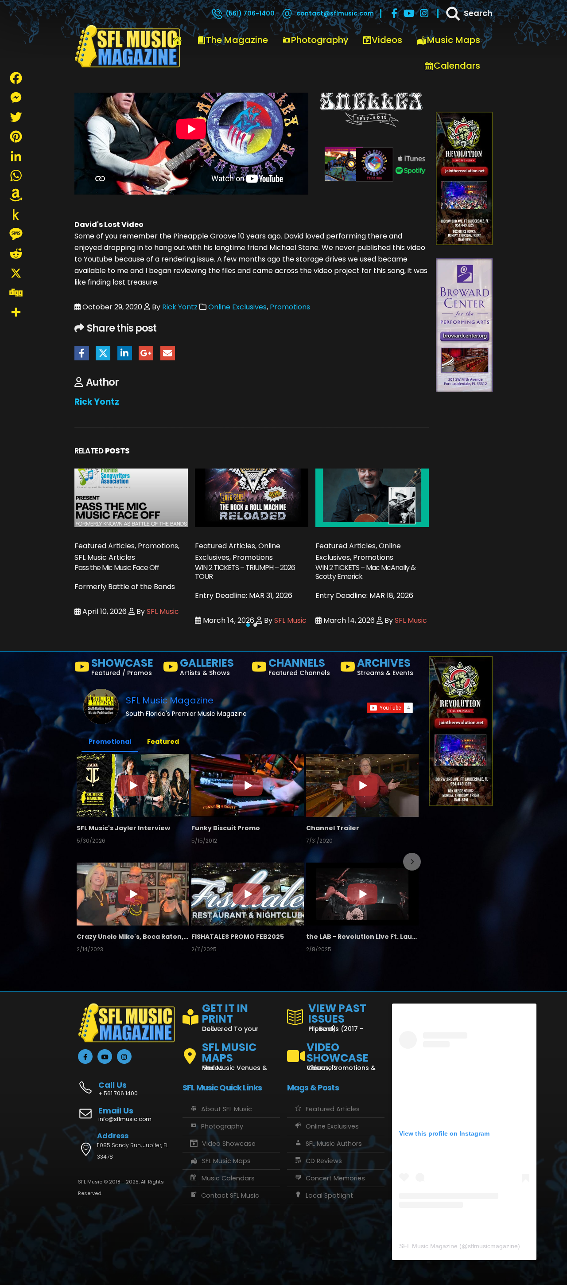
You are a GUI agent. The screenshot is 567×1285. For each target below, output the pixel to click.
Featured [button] (163, 741)
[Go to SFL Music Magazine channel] (101, 706)
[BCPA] (464, 325)
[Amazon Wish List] (16, 195)
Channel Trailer (332, 828)
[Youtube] (409, 13)
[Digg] (16, 292)
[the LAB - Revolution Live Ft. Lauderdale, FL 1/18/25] (362, 894)
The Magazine (237, 40)
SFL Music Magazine (170, 700)
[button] (248, 625)
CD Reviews (324, 1160)
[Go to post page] (131, 498)
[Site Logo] (127, 46)
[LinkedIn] (16, 156)
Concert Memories (335, 1178)
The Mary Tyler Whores (351, 567)
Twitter (103, 353)
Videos (387, 40)
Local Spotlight (329, 1195)
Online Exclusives (237, 307)
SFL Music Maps (226, 1160)
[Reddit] (16, 253)
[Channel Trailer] (362, 785)
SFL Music (170, 620)
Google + (146, 353)
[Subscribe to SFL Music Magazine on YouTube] (390, 708)
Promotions (290, 307)
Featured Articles (333, 1109)
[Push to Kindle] (16, 214)
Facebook (81, 353)
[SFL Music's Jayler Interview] (133, 785)
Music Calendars (228, 1178)
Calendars (457, 65)
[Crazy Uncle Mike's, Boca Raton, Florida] (133, 894)
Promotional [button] (110, 741)
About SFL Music (226, 1109)
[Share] (16, 312)
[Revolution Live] (464, 178)
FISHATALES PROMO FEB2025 (237, 937)
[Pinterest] (16, 136)
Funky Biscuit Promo (225, 828)
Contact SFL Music (230, 1195)
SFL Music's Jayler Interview (123, 828)
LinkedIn (124, 353)
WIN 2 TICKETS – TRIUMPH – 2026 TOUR (124, 572)
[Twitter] (16, 117)
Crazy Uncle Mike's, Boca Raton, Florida (133, 937)
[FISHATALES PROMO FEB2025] (247, 894)
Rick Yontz (180, 307)
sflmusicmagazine (493, 1246)
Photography (320, 40)
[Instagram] (424, 13)
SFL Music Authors (334, 1143)
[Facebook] (394, 13)
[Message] (16, 234)
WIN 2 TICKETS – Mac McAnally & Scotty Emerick (245, 572)
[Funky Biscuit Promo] (247, 785)
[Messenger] (16, 97)
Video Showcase (229, 1143)
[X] (16, 273)
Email (167, 353)
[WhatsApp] (16, 175)
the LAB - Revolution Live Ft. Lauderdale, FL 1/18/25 (362, 937)
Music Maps (453, 40)
